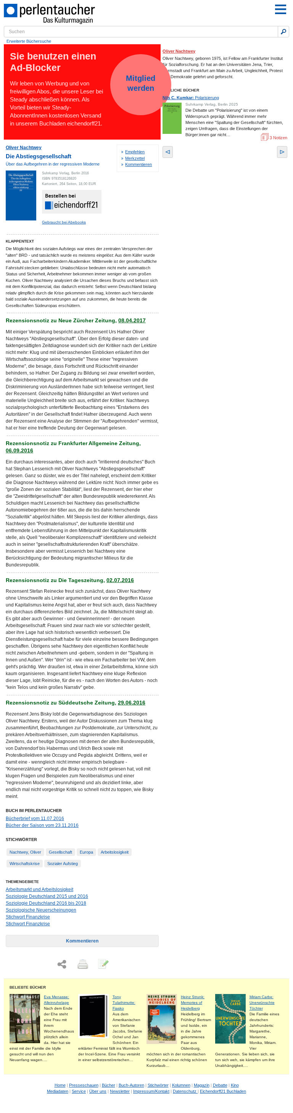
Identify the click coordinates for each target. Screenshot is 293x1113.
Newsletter (120, 1091)
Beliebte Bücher (28, 987)
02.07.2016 (120, 580)
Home (60, 1085)
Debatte (220, 1085)
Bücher (108, 1085)
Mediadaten (57, 1091)
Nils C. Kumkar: (191, 97)
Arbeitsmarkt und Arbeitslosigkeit (39, 889)
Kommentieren (138, 164)
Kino (235, 1085)
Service (79, 1091)
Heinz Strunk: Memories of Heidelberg (192, 1002)
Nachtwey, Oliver (25, 852)
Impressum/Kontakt (151, 1091)
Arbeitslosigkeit (115, 852)
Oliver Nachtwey (24, 147)
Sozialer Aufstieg (62, 863)
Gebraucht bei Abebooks (64, 222)
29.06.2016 (131, 703)
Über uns (97, 1091)
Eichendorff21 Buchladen (223, 1091)
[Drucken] (82, 965)
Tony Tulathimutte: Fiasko (124, 1002)
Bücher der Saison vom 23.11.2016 (42, 825)
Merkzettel (135, 158)
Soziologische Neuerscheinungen (41, 910)
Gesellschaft (60, 852)
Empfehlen (135, 152)
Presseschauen (83, 1085)
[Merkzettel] (102, 965)
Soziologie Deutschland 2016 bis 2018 (46, 903)
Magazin (201, 1085)
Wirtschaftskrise (25, 863)
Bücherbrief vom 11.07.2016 (35, 818)
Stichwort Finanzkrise (28, 917)
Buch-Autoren (131, 1085)
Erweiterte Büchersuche (28, 41)
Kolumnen (181, 1085)
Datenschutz (185, 1091)
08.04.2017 (132, 320)
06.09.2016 (19, 450)
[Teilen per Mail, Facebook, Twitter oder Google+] (62, 964)
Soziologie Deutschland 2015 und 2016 (47, 896)
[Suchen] (283, 31)
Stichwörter (158, 1085)
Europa (86, 852)
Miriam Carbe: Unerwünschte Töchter (262, 1002)
